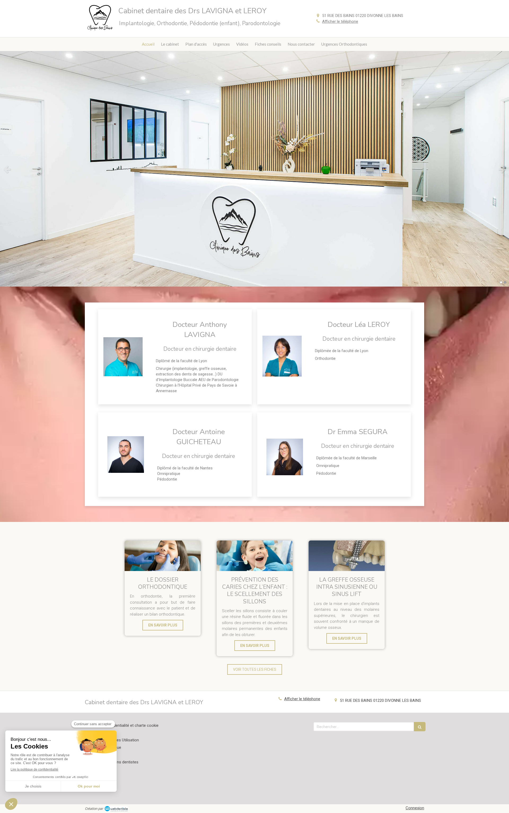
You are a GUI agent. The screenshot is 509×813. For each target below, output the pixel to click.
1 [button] (501, 282)
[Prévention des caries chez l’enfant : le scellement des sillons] (255, 555)
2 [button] (505, 282)
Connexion (415, 808)
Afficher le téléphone (340, 21)
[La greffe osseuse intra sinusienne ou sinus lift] (347, 555)
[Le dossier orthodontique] (163, 555)
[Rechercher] (419, 726)
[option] (254, 169)
